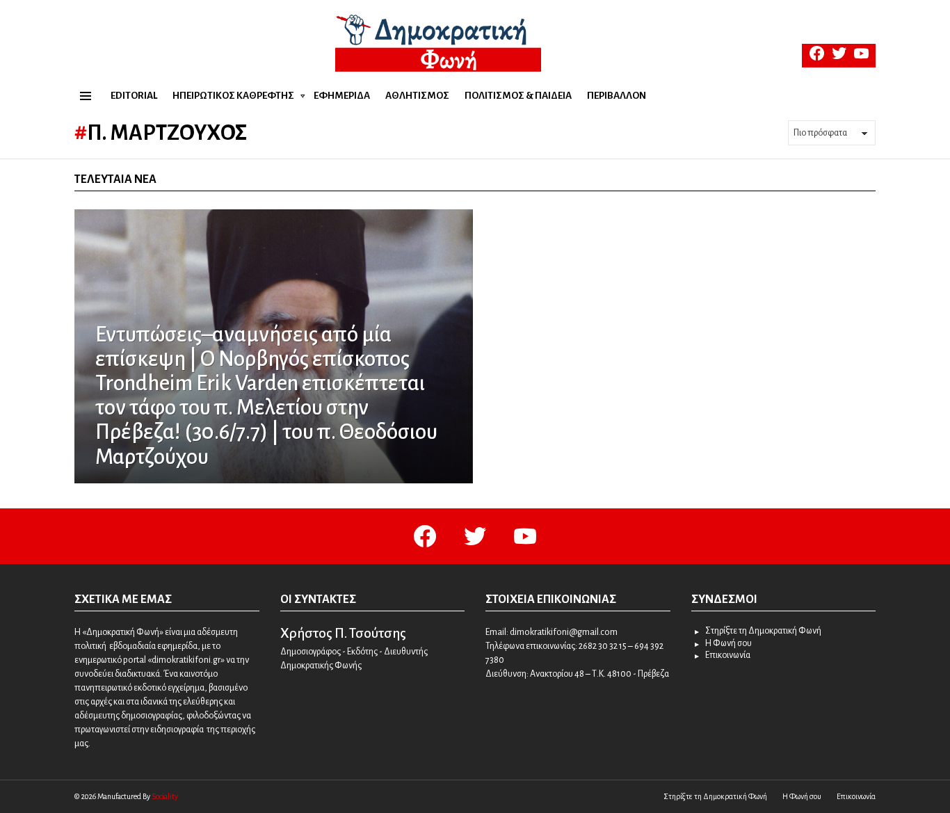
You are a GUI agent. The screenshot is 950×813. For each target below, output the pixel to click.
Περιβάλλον (616, 95)
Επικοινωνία (727, 655)
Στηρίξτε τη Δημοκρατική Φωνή (763, 631)
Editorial (134, 95)
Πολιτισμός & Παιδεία (518, 95)
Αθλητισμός (417, 95)
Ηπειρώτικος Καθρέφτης (233, 95)
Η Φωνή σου (728, 643)
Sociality (165, 796)
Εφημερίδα (342, 95)
